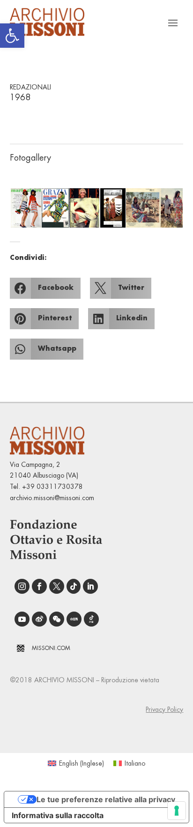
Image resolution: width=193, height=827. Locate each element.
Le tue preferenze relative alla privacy (106, 799)
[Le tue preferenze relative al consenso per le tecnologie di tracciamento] (177, 811)
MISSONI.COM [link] (51, 648)
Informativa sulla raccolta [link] (58, 815)
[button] (25, 208)
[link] (12, 35)
